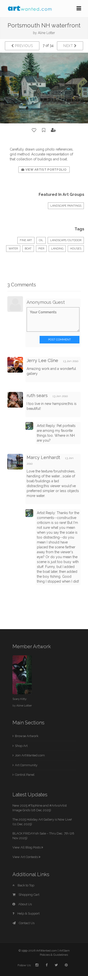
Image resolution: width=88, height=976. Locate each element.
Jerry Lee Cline (42, 360)
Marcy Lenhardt (43, 457)
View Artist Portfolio (45, 169)
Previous (23, 46)
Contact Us (26, 923)
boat (28, 248)
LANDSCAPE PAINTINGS (65, 205)
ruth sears (37, 395)
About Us (25, 904)
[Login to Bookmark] (44, 130)
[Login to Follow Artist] (53, 130)
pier (41, 248)
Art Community (26, 765)
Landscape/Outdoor (65, 240)
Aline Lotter (46, 33)
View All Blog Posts (26, 847)
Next (68, 46)
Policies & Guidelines (54, 954)
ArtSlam (64, 950)
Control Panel (24, 774)
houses (75, 248)
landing (57, 248)
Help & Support (28, 913)
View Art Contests (25, 857)
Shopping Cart (28, 894)
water (13, 248)
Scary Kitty (19, 699)
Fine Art (26, 240)
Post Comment (59, 339)
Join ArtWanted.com (30, 755)
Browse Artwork (26, 736)
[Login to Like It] (34, 130)
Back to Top (25, 885)
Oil (41, 240)
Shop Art (21, 746)
